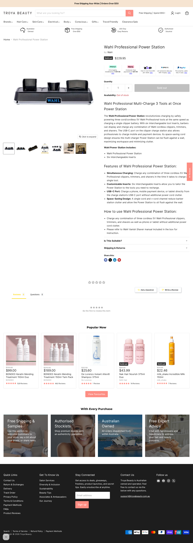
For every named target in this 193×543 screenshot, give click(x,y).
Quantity (108, 81)
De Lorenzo (86, 380)
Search (7, 531)
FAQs (6, 509)
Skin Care (37, 21)
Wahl (109, 52)
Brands (7, 21)
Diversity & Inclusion (49, 484)
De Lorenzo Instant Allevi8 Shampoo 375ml (95, 375)
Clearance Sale (130, 21)
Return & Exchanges (14, 484)
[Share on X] (110, 260)
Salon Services (46, 480)
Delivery (8, 488)
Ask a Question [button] (147, 290)
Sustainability (46, 488)
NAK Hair (123, 380)
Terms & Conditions (13, 501)
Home (7, 39)
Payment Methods (13, 505)
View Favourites (96, 394)
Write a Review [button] (171, 290)
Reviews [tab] (17, 294)
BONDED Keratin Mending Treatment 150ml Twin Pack (58, 375)
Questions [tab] (35, 294)
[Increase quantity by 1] (128, 88)
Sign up (82, 504)
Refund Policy (37, 531)
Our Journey (45, 501)
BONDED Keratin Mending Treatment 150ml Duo (19, 375)
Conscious (80, 21)
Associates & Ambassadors (52, 496)
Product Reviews (12, 513)
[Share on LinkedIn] (114, 260)
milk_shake (161, 380)
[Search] (129, 13)
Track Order (9, 492)
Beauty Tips (45, 492)
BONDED (10, 380)
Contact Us (9, 480)
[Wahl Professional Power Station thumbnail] (8, 148)
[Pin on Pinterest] (119, 260)
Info (112, 73)
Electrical (53, 21)
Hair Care (22, 21)
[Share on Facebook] (105, 260)
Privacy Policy (11, 496)
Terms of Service (20, 531)
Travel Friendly (110, 21)
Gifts (94, 21)
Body (67, 21)
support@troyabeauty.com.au (135, 496)
